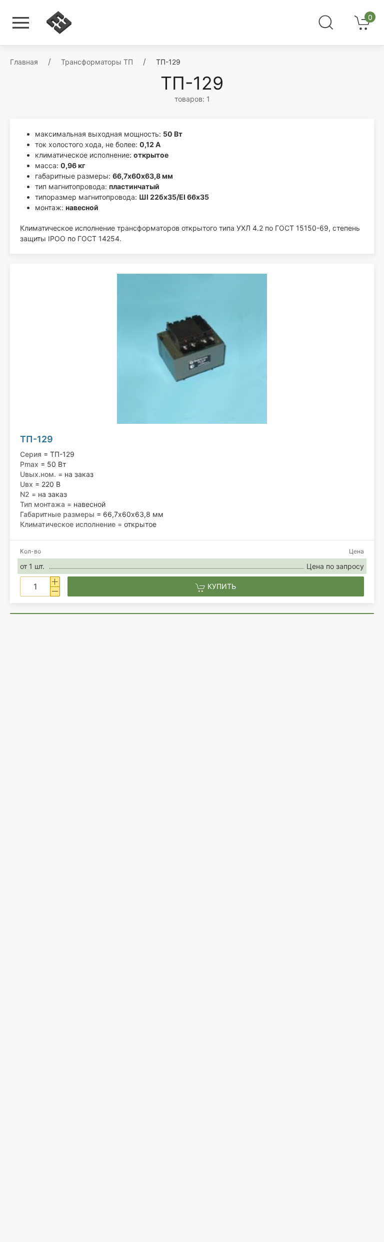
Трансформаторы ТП (97, 62)
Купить (221, 586)
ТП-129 (36, 439)
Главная (24, 62)
